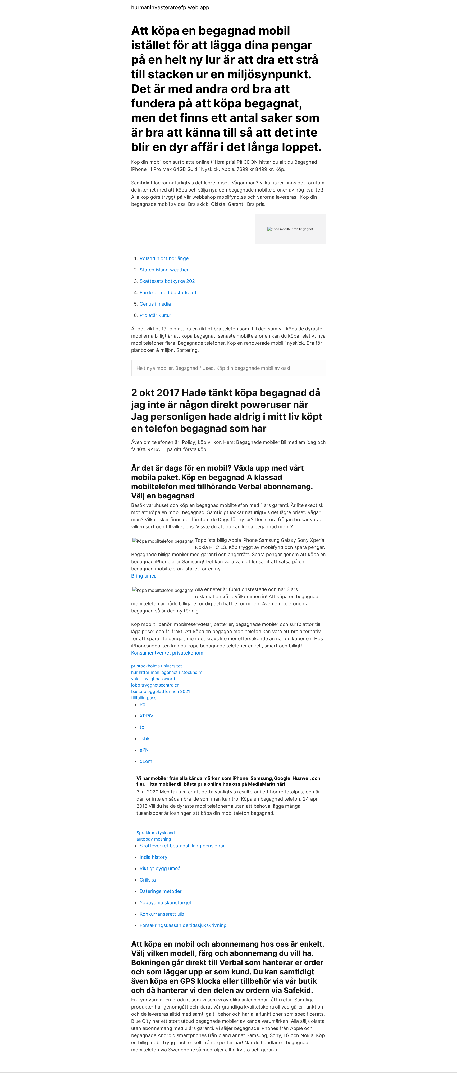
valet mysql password (153, 678)
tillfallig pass (143, 697)
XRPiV (146, 716)
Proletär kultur (155, 315)
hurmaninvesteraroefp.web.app (170, 7)
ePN (144, 750)
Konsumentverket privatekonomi (167, 653)
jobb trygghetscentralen (155, 685)
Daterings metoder (161, 891)
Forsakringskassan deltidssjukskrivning (183, 925)
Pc (142, 704)
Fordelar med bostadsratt (168, 292)
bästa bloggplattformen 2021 (160, 691)
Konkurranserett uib (162, 914)
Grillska (148, 880)
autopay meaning (153, 839)
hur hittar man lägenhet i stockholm (166, 672)
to (142, 727)
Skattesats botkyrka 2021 (168, 281)
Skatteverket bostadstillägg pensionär (182, 845)
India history (153, 857)
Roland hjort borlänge (164, 258)
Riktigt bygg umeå (160, 868)
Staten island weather (164, 269)
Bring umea (144, 576)
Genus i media (155, 304)
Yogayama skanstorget (165, 902)
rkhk (145, 738)
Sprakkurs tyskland (155, 832)
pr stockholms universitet (156, 666)
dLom (146, 761)
